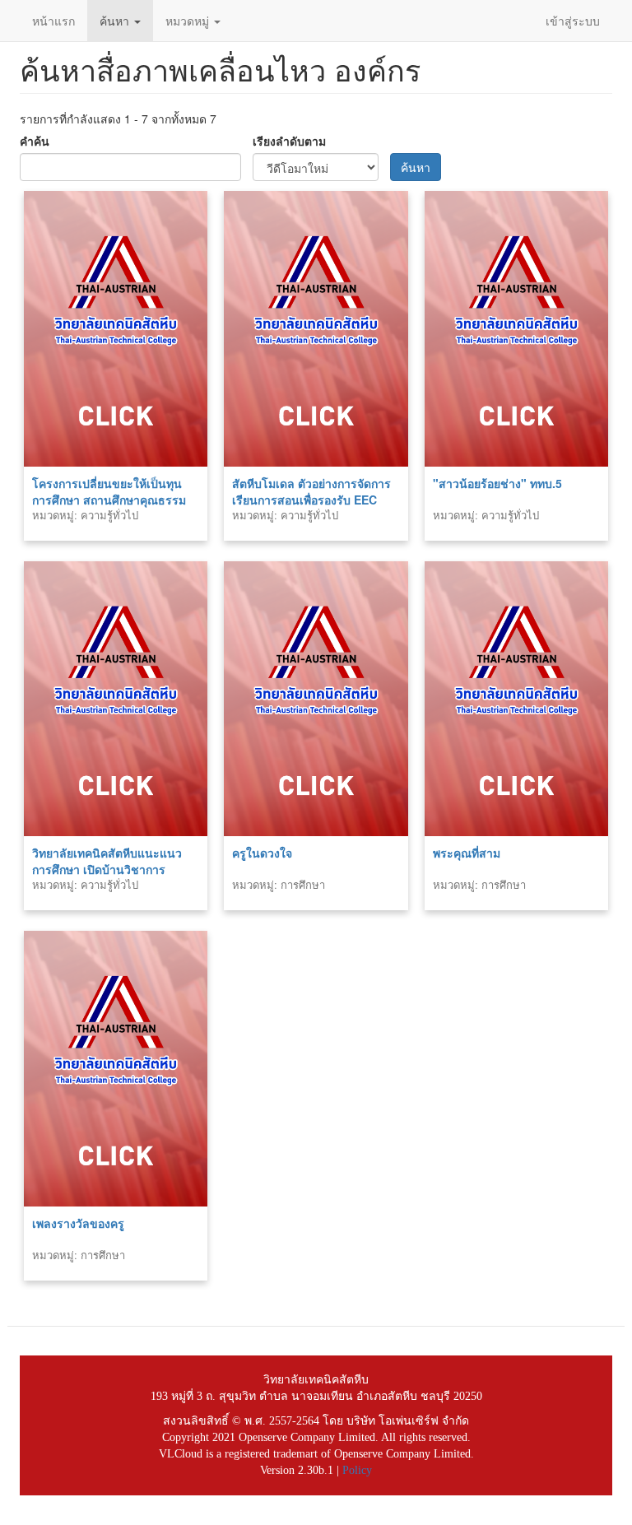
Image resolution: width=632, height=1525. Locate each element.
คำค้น (34, 141)
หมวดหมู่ (188, 20)
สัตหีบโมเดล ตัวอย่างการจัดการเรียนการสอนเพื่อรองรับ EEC (311, 491)
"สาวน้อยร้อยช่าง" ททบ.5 (497, 483)
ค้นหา (116, 20)
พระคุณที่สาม (466, 852)
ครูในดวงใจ (262, 852)
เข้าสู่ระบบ (573, 20)
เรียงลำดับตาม (289, 141)
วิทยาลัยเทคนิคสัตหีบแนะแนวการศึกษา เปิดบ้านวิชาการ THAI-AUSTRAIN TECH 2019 (109, 869)
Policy (357, 1470)
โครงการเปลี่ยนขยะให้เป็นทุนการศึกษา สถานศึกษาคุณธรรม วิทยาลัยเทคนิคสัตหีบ (109, 499)
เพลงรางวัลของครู (78, 1223)
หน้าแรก (53, 20)
